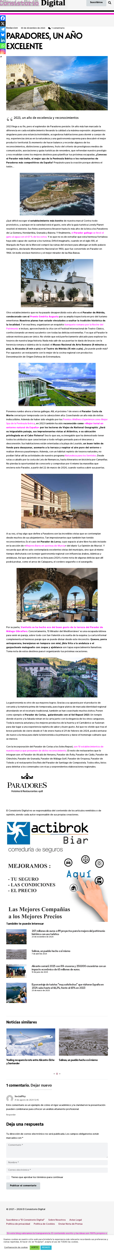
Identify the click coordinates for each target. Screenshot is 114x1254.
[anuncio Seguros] (57, 871)
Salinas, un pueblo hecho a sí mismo (51, 951)
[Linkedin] (3, 40)
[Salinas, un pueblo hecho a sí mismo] (16, 954)
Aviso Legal (75, 1220)
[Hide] (1, 57)
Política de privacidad (18, 1224)
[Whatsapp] (3, 46)
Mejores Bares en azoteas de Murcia (45, 546)
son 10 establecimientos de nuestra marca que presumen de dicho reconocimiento (54, 749)
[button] (109, 2)
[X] (3, 23)
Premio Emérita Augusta (44, 317)
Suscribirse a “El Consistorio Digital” (25, 1220)
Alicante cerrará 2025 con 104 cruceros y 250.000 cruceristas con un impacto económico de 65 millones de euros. (69, 967)
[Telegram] (3, 29)
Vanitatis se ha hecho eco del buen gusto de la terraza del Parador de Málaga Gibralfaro (54, 629)
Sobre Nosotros (57, 1220)
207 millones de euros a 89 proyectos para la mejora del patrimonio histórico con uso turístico (68, 932)
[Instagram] (3, 51)
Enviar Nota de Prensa (70, 1224)
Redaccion (12, 28)
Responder (11, 1115)
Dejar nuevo (41, 1086)
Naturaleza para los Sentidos (80, 456)
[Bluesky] (3, 35)
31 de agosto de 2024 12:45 (27, 1100)
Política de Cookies (44, 1224)
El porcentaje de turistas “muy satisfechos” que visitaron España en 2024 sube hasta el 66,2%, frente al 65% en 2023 (68, 986)
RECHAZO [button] (46, 1247)
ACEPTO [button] (34, 1247)
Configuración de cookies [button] (16, 1248)
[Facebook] (3, 18)
